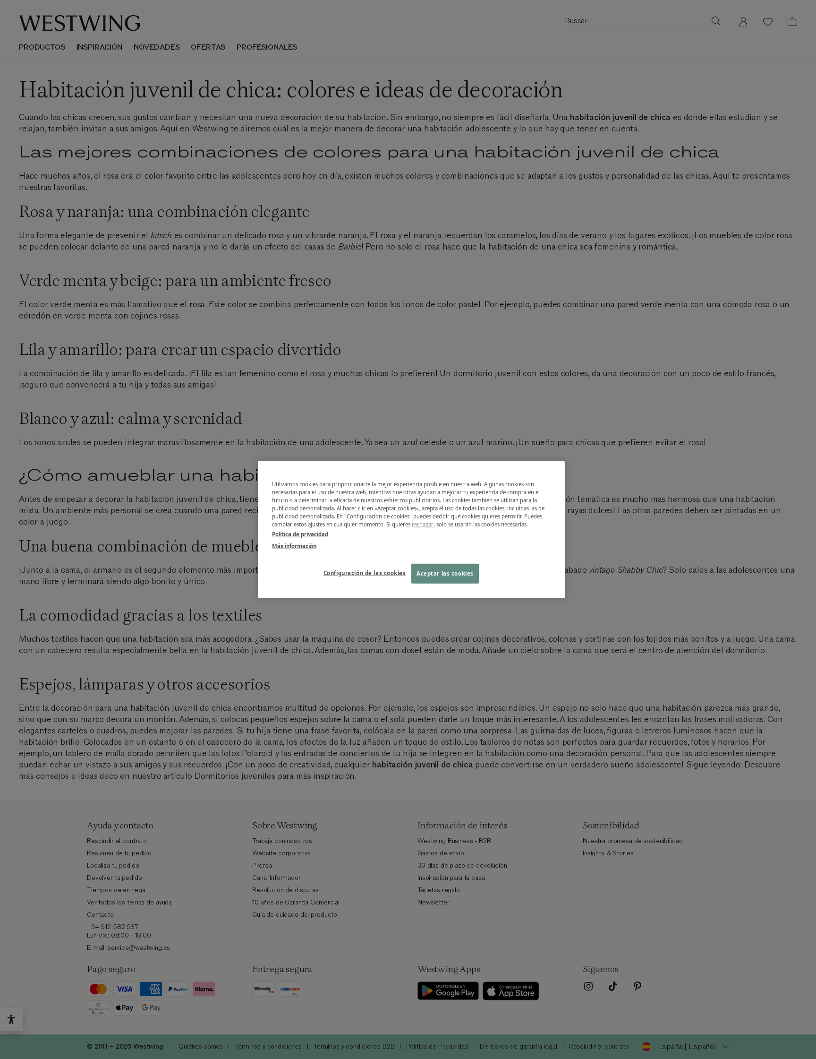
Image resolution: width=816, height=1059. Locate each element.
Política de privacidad (300, 534)
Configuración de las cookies (364, 573)
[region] (411, 529)
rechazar (423, 524)
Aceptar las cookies (445, 573)
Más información (294, 546)
